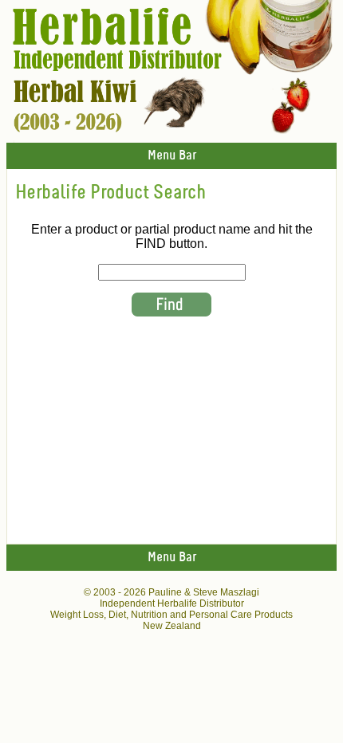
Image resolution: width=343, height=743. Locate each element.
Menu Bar (172, 156)
